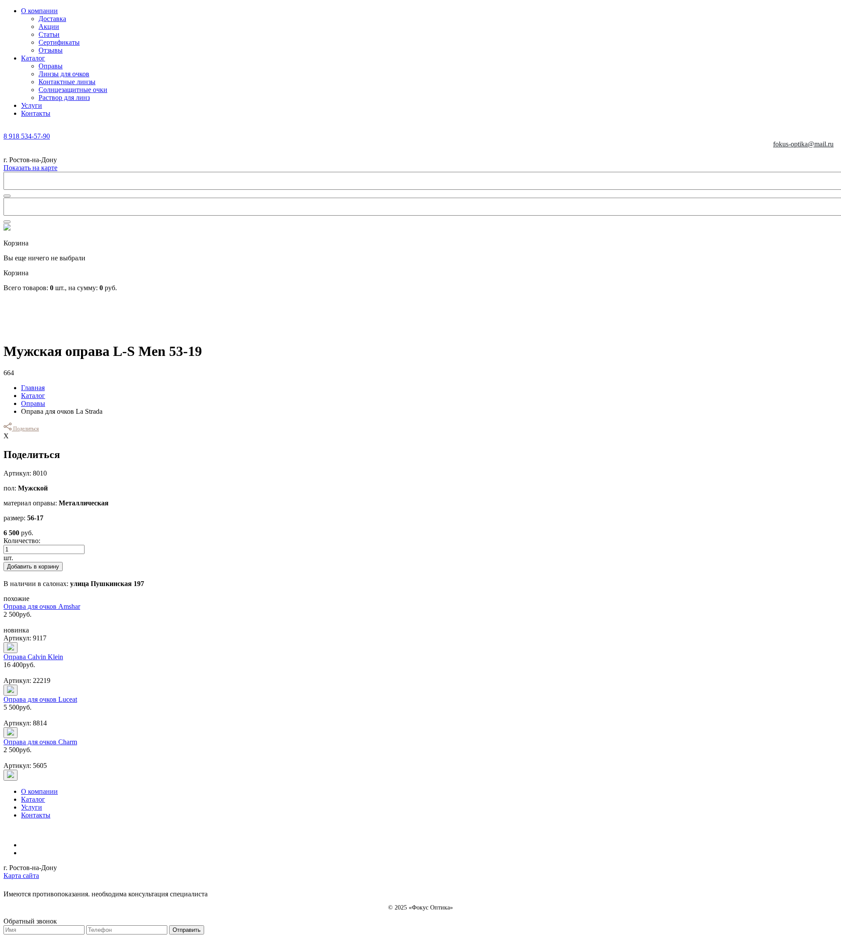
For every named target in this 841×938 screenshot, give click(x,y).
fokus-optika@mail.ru (803, 144)
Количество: (22, 540)
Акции (49, 26)
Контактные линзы (67, 81)
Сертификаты (59, 42)
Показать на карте (30, 167)
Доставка (52, 18)
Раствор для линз (64, 97)
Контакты (35, 113)
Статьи (49, 34)
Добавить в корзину (33, 566)
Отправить (187, 930)
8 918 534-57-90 (27, 136)
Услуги (31, 105)
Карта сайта (21, 875)
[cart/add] (11, 647)
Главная (33, 387)
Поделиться (25, 429)
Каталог (33, 58)
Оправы (51, 66)
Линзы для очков (64, 74)
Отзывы (51, 50)
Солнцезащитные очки (73, 89)
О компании (39, 10)
